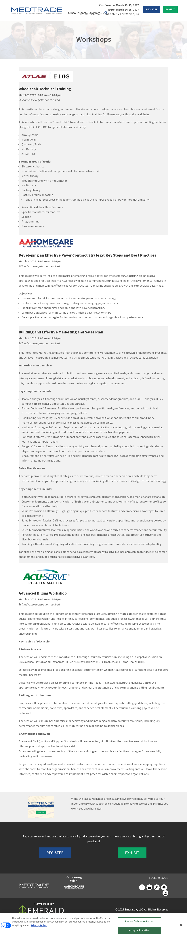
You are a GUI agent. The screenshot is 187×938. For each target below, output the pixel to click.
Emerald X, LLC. (134, 909)
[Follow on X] (157, 887)
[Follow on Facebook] (142, 887)
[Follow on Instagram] (165, 893)
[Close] (181, 925)
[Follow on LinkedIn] (149, 887)
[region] (93, 925)
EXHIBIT (170, 9)
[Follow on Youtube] (164, 887)
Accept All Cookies (139, 930)
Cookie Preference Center (139, 921)
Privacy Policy (39, 925)
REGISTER (152, 9)
